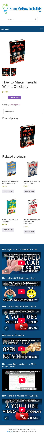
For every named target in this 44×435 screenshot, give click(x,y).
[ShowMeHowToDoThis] (22, 12)
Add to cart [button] (8, 191)
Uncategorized (15, 104)
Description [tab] (9, 111)
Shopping (10, 431)
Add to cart (14, 97)
